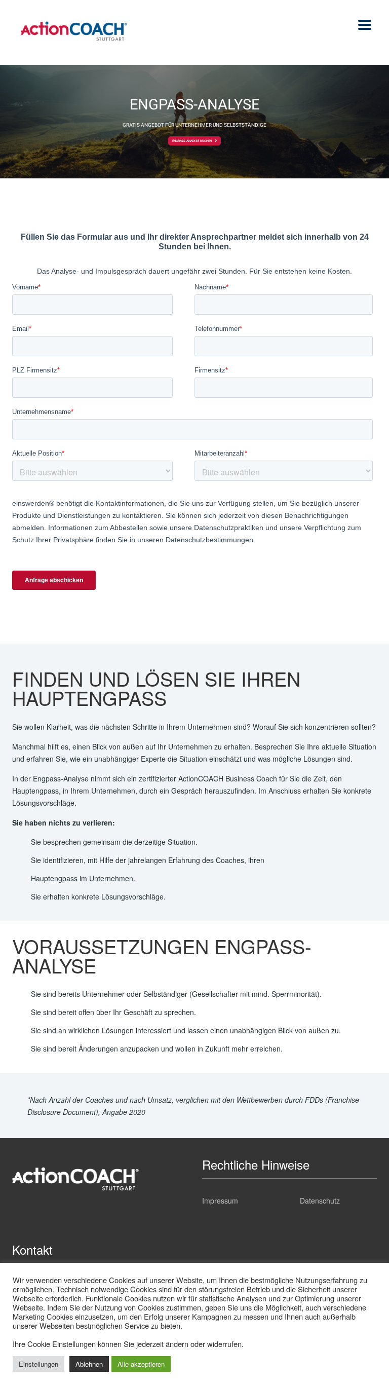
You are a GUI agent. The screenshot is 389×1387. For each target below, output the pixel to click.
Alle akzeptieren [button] (141, 1364)
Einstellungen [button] (38, 1364)
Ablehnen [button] (89, 1364)
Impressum (220, 1200)
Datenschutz (320, 1200)
